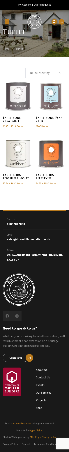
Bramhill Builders (22, 423)
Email (10, 235)
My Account (24, 5)
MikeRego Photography (43, 437)
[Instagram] (17, 316)
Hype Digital (36, 430)
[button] (61, 22)
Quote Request (42, 5)
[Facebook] (7, 316)
